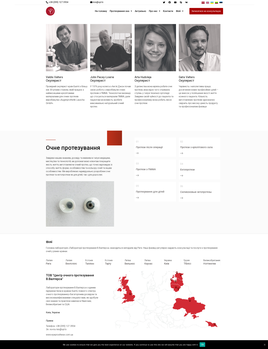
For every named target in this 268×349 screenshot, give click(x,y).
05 (137, 185)
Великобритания (211, 260)
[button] (57, 2)
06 (181, 186)
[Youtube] (175, 2)
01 (137, 141)
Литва (128, 260)
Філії (178, 11)
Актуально (140, 11)
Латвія (49, 260)
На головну (101, 11)
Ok (202, 344)
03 (137, 163)
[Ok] (264, 344)
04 (181, 163)
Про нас (153, 11)
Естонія (89, 260)
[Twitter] (164, 2)
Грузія (187, 260)
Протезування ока (119, 11)
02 (181, 141)
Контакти (168, 11)
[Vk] (186, 2)
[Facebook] (169, 2)
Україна (168, 260)
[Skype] (181, 2)
